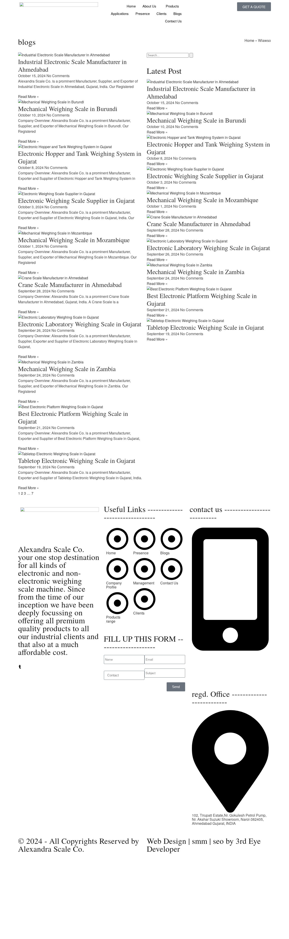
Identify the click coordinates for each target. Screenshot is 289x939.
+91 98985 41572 (206, 661)
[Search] (191, 55)
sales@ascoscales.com (211, 678)
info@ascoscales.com (209, 674)
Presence (142, 13)
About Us (149, 6)
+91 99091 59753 (206, 657)
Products (172, 6)
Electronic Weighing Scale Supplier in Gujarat (76, 200)
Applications (120, 13)
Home (131, 6)
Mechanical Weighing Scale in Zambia (67, 368)
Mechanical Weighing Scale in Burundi (67, 108)
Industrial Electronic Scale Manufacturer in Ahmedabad (72, 65)
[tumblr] (20, 667)
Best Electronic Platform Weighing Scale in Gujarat (73, 417)
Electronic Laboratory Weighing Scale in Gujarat (79, 324)
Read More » (28, 96)
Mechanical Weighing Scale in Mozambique (74, 239)
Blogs (177, 13)
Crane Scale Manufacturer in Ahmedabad (70, 284)
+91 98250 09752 (206, 653)
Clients (161, 13)
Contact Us (173, 21)
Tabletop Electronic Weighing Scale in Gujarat (76, 460)
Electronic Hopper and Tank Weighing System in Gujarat (79, 157)
